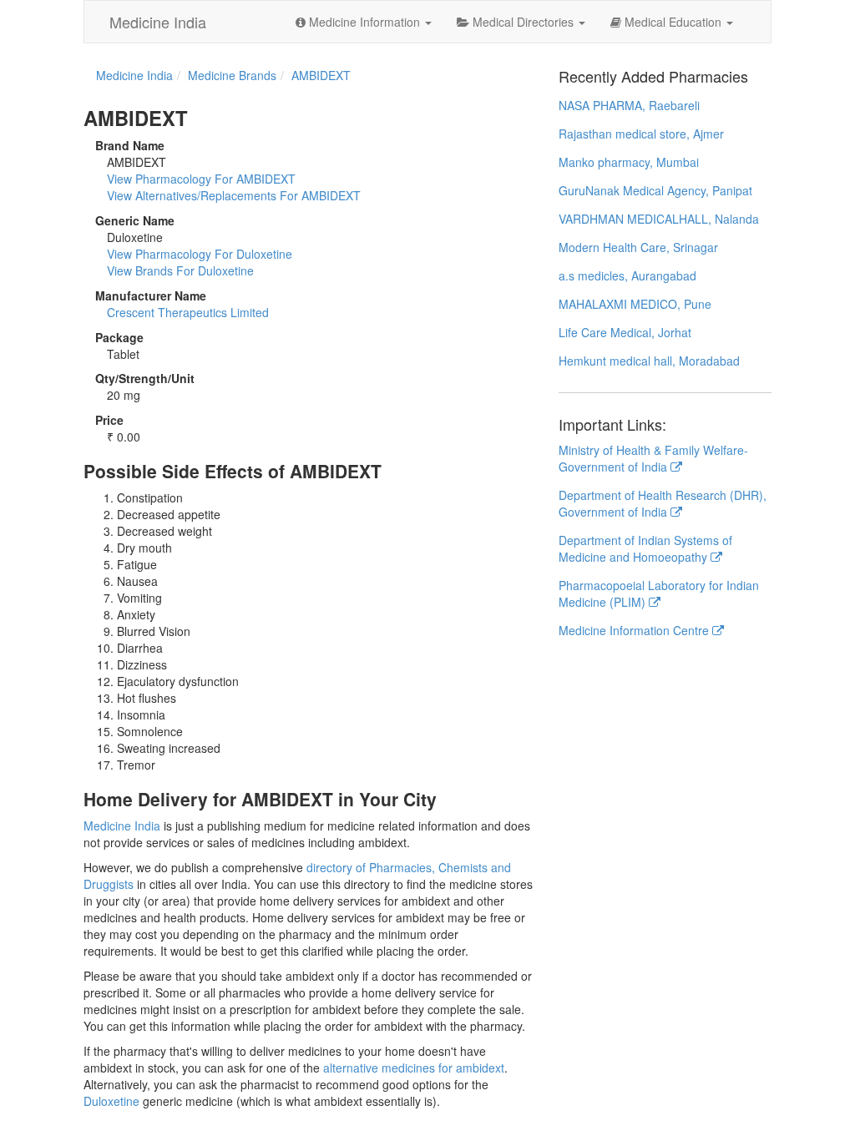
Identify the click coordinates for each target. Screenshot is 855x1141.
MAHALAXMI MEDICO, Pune (635, 303)
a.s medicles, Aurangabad (627, 275)
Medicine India (157, 22)
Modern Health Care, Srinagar (638, 247)
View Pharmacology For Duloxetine (199, 253)
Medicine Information (364, 21)
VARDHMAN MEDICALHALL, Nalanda (659, 218)
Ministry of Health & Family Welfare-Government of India (653, 458)
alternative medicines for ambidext (413, 1067)
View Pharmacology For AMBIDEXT (201, 178)
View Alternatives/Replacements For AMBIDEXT (234, 195)
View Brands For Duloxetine (180, 270)
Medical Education (673, 21)
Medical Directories (523, 21)
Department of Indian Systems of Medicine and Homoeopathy (645, 548)
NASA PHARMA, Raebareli (629, 105)
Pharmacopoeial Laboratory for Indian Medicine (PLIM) (659, 593)
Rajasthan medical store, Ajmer (641, 133)
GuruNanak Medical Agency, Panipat (655, 190)
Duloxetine (111, 1101)
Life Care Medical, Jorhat (625, 332)
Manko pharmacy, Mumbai (629, 162)
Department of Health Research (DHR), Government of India (662, 503)
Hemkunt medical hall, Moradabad (649, 360)
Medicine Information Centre (635, 630)
